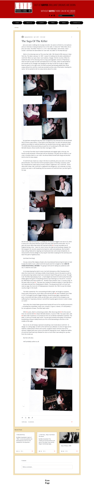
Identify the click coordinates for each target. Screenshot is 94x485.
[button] (41, 22)
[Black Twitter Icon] (52, 15)
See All (77, 429)
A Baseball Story (20, 434)
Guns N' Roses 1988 (66, 446)
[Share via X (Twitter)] (25, 417)
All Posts (17, 27)
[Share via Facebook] (22, 417)
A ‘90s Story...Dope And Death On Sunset (47, 435)
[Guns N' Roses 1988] (69, 437)
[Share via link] (32, 417)
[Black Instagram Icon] (54, 15)
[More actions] (71, 37)
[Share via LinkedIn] (29, 417)
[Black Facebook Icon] (49, 15)
